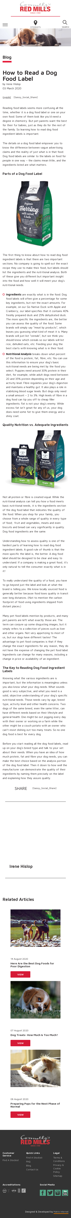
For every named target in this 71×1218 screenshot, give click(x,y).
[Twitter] (50, 1193)
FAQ (28, 1161)
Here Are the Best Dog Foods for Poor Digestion (32, 965)
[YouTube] (65, 1192)
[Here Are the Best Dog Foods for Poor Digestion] (35, 931)
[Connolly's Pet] (35, 7)
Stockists (35, 27)
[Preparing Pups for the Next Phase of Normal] (35, 1072)
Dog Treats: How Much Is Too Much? (34, 1034)
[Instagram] (57, 1193)
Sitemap (57, 1175)
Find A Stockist (11, 1160)
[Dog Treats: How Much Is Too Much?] (35, 1003)
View (20, 974)
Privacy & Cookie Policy (58, 1168)
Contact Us (32, 1169)
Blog (28, 1165)
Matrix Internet (61, 1211)
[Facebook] (43, 1193)
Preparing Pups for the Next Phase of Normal (35, 1105)
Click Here (5, 24)
